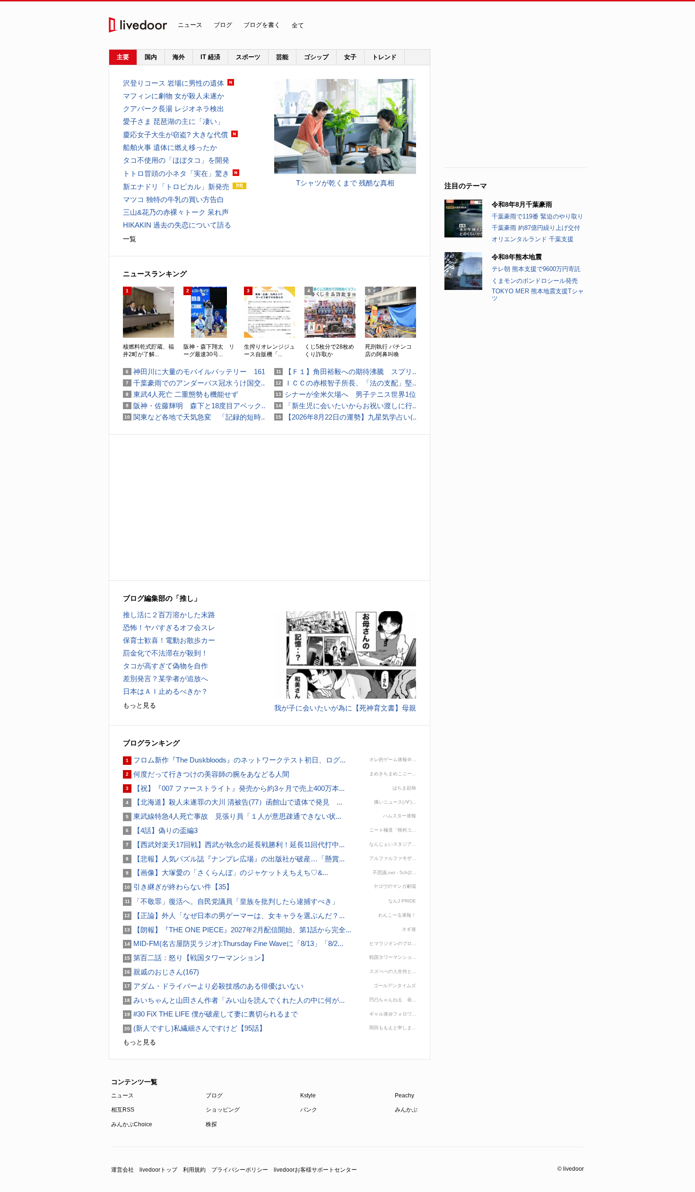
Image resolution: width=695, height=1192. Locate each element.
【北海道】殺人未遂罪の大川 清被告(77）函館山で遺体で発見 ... (232, 802)
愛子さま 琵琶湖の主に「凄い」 (173, 121)
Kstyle (308, 1095)
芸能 (282, 57)
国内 (151, 57)
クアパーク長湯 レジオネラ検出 (173, 109)
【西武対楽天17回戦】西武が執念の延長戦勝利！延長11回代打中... (234, 844)
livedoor (138, 25)
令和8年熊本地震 (517, 257)
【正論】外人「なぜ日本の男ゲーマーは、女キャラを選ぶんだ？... (234, 915)
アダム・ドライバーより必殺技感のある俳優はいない (213, 986)
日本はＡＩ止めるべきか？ (165, 691)
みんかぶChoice (131, 1124)
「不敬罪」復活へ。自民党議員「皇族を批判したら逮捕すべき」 (231, 901)
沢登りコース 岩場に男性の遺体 (173, 83)
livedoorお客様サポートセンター (315, 1169)
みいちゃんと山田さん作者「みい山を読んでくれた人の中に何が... (234, 1000)
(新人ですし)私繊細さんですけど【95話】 (194, 1028)
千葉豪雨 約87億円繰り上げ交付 (536, 227)
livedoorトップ (158, 1169)
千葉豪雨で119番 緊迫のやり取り (537, 216)
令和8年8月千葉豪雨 (522, 204)
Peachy (404, 1095)
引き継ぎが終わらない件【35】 (178, 886)
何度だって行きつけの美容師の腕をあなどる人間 (206, 774)
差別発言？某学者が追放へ (165, 679)
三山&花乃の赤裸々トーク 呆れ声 (176, 212)
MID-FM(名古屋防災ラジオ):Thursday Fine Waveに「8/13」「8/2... (233, 943)
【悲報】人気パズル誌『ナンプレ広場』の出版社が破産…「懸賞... (234, 858)
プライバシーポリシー (239, 1169)
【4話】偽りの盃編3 (160, 830)
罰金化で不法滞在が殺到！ (165, 653)
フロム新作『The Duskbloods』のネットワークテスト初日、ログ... (234, 759)
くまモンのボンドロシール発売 (535, 280)
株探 (211, 1124)
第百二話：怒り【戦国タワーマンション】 (195, 957)
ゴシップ (316, 57)
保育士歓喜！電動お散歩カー (169, 640)
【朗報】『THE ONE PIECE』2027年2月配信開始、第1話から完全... (237, 929)
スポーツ (248, 57)
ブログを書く (261, 24)
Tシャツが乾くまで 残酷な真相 (345, 183)
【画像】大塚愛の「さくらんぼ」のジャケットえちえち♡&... (225, 872)
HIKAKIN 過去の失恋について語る (177, 225)
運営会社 (122, 1169)
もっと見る (139, 705)
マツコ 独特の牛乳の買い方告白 (173, 199)
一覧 (129, 239)
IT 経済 (210, 57)
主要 (123, 57)
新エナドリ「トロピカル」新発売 (176, 187)
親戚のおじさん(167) (161, 971)
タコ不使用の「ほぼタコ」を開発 (176, 160)
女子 (350, 57)
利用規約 (194, 1169)
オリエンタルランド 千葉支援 (532, 239)
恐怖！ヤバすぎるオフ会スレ (169, 627)
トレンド (384, 57)
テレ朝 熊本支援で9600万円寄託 (536, 268)
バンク (308, 1109)
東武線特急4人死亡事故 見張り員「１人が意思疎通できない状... (232, 816)
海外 (179, 57)
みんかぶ (406, 1109)
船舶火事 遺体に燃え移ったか (170, 147)
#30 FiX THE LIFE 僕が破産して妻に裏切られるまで (210, 1013)
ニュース (190, 24)
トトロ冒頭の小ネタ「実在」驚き (176, 173)
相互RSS (122, 1109)
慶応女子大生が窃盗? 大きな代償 (175, 135)
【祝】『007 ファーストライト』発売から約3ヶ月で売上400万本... (234, 788)
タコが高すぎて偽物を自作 (165, 666)
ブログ (223, 24)
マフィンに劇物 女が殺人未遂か (173, 96)
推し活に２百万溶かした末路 (169, 615)
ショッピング (223, 1109)
